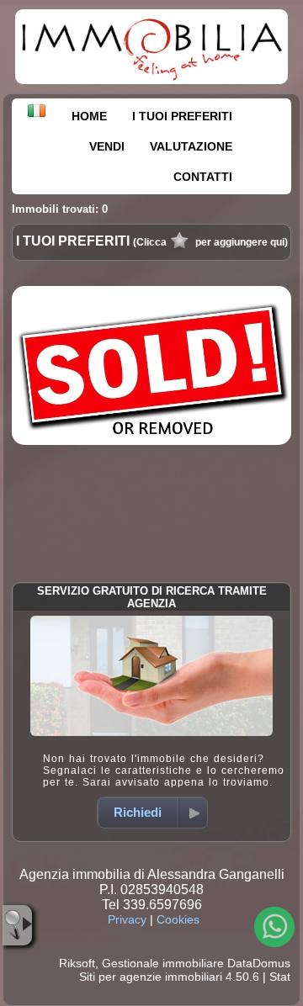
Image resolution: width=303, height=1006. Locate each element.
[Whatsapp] (274, 927)
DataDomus (258, 963)
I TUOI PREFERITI (182, 116)
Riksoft (77, 963)
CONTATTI (202, 176)
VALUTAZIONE (191, 146)
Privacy (127, 919)
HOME (89, 116)
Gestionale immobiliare (163, 963)
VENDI (107, 146)
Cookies (178, 919)
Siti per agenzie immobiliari (150, 976)
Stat (279, 976)
